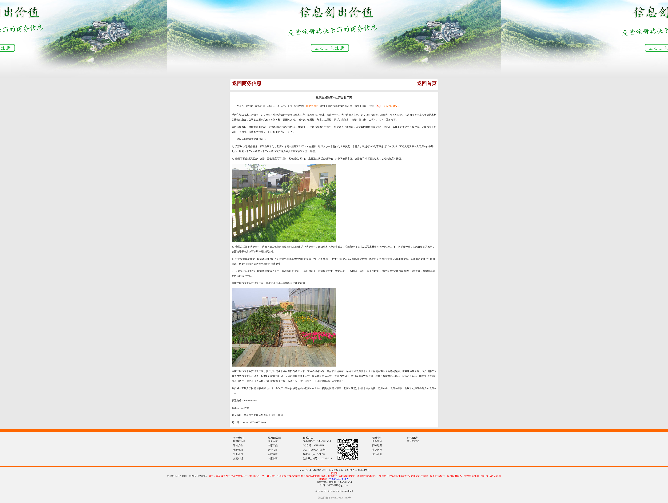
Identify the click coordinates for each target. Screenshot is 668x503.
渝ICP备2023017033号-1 (356, 470)
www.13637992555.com (254, 422)
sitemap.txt (320, 491)
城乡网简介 (239, 441)
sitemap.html (346, 491)
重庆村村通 (413, 441)
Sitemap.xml (333, 491)
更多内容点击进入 (339, 479)
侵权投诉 (377, 441)
